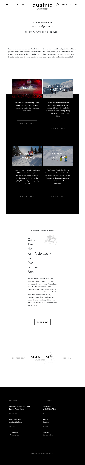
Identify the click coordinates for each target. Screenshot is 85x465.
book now (66, 358)
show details (27, 123)
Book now (42, 322)
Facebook (15, 432)
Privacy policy (48, 435)
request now (18, 358)
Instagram (15, 435)
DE (18, 4)
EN (23, 4)
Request (74, 4)
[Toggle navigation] (8, 4)
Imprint (46, 432)
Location (46, 422)
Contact (45, 419)
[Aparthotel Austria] (42, 6)
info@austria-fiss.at (15, 422)
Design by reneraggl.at (42, 453)
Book (64, 4)
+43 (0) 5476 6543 (15, 419)
